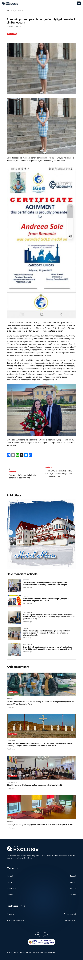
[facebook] (37, 934)
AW (54, 952)
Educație (10, 10)
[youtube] (45, 934)
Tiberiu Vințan (15, 27)
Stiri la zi (19, 10)
